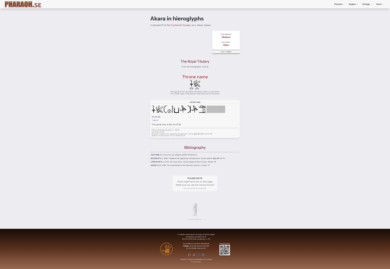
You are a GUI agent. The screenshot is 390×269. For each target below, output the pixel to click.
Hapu (226, 45)
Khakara (226, 37)
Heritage (366, 4)
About (378, 4)
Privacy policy (196, 262)
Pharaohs (338, 4)
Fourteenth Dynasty (180, 25)
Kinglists (352, 4)
